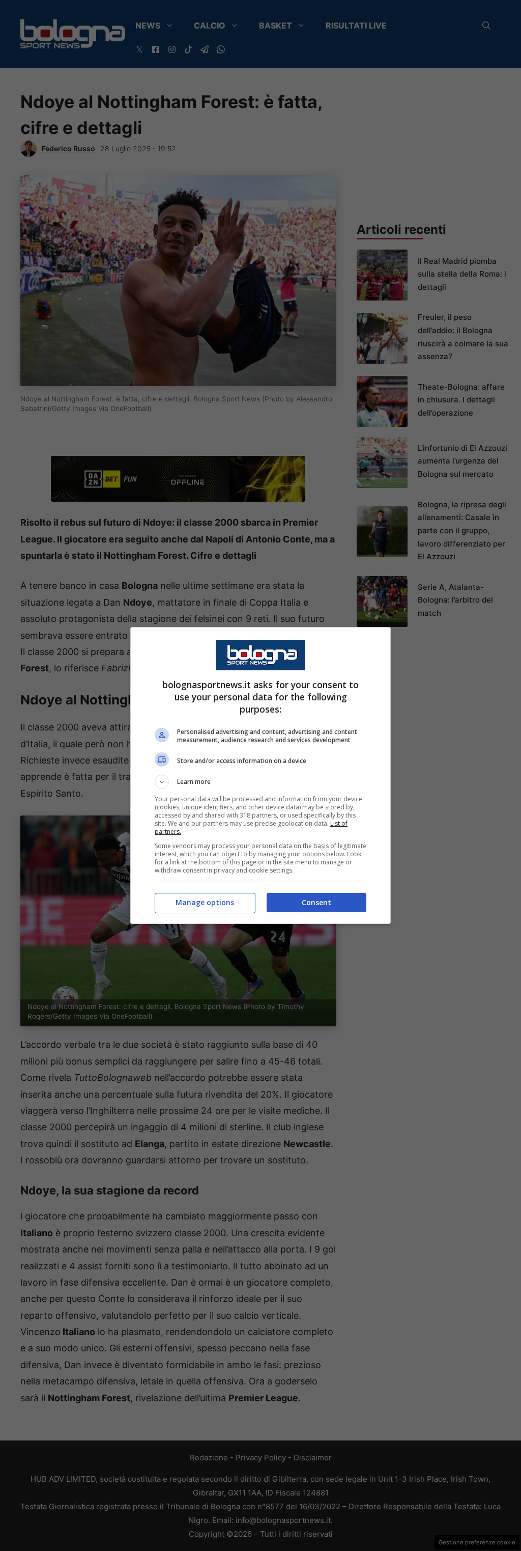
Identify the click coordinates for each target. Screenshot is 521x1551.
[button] (260, 782)
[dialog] (260, 775)
